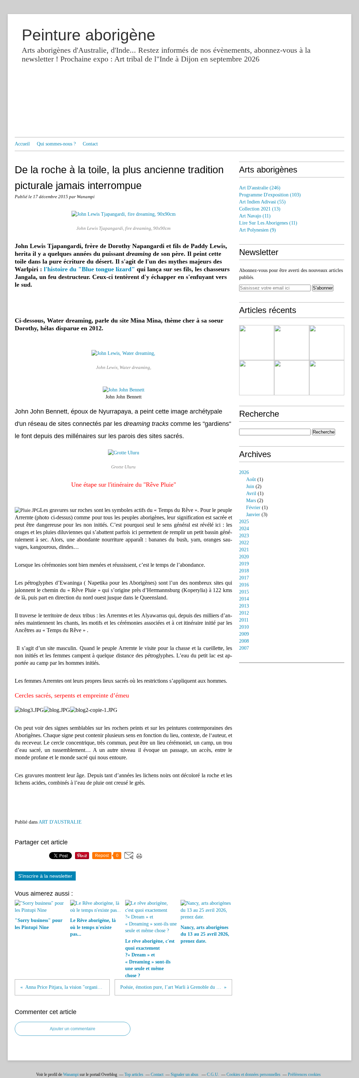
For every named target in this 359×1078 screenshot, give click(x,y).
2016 (244, 584)
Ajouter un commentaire (72, 1028)
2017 (244, 577)
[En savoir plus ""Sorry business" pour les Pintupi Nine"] (256, 342)
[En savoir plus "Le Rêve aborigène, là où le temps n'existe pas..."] (326, 377)
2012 (244, 613)
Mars (251, 500)
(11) (255, 216)
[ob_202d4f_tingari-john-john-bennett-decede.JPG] (123, 389)
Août (251, 479)
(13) (259, 209)
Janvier (253, 514)
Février (253, 507)
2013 (244, 606)
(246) (259, 187)
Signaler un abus (185, 1074)
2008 (244, 641)
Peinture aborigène (88, 35)
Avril (251, 493)
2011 (244, 620)
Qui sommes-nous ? (56, 144)
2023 (244, 535)
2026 (244, 472)
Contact (90, 144)
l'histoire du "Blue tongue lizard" (90, 269)
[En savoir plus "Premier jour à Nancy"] (256, 377)
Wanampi (71, 1074)
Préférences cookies (304, 1074)
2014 (244, 599)
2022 (244, 542)
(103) (270, 194)
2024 (244, 528)
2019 (244, 563)
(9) (257, 230)
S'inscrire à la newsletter (45, 876)
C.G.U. (213, 1074)
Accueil (22, 144)
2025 (244, 521)
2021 (244, 549)
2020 (244, 556)
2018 (244, 570)
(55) (262, 201)
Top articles (133, 1074)
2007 (244, 648)
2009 (244, 634)
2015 (244, 592)
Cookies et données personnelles (253, 1074)
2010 (244, 627)
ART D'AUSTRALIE (60, 822)
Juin (250, 486)
